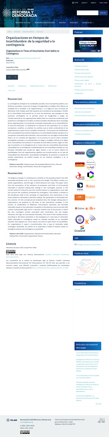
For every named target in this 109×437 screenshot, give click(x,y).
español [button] (84, 3)
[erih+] (90, 208)
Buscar (103, 13)
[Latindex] (80, 164)
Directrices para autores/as (84, 108)
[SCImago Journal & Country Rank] (88, 244)
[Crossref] (80, 228)
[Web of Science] (90, 176)
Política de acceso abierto (84, 77)
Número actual (23, 23)
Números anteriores (45, 23)
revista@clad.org (26, 422)
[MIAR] (80, 153)
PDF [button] (9, 77)
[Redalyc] (90, 164)
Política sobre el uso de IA (84, 90)
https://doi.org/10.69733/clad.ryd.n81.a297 (25, 58)
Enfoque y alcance (81, 66)
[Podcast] (88, 44)
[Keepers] (90, 219)
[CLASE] (80, 176)
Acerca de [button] (87, 23)
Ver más (77, 289)
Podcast (74, 23)
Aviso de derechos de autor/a (85, 115)
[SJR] (80, 197)
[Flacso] (80, 187)
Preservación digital (82, 80)
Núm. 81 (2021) (28, 32)
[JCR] (80, 219)
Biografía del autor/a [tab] (37, 86)
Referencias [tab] (52, 86)
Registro (93, 3)
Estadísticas (79, 93)
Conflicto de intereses (83, 134)
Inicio (9, 32)
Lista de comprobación (83, 112)
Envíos (62, 23)
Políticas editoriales (82, 69)
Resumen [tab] (11, 86)
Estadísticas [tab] (22, 86)
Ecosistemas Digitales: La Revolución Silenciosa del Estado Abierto (87, 398)
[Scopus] (90, 197)
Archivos (17, 32)
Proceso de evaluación (83, 73)
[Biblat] (90, 187)
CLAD (76, 2)
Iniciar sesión (103, 3)
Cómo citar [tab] (11, 90)
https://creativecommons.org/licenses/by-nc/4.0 (49, 268)
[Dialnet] (80, 208)
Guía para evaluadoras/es (84, 130)
